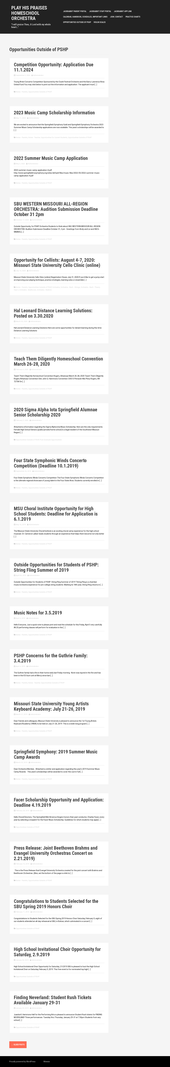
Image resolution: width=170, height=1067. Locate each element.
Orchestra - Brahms (44, 290)
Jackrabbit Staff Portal (100, 11)
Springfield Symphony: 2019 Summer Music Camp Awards (55, 754)
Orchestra (56, 287)
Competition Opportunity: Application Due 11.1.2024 (53, 67)
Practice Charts (133, 17)
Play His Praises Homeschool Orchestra (29, 13)
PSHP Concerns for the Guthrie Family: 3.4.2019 (51, 658)
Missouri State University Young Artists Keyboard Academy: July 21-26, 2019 (51, 706)
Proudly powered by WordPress (22, 1061)
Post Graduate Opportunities (51, 440)
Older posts (18, 1045)
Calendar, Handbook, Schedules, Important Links (85, 17)
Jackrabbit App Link (123, 11)
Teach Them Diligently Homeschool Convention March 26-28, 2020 (58, 361)
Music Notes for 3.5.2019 (38, 613)
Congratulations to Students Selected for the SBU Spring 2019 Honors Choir (56, 903)
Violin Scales (100, 22)
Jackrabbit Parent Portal (74, 11)
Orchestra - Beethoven (27, 290)
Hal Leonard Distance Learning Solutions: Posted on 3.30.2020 (53, 313)
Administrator (38, 75)
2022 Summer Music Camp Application (51, 158)
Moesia (47, 1061)
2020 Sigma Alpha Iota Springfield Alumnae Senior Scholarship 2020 (55, 412)
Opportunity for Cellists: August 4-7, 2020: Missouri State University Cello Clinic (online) (57, 262)
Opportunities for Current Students (54, 137)
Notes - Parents (21, 92)
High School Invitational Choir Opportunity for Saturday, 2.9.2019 (57, 952)
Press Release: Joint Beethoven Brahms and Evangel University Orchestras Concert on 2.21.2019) (55, 853)
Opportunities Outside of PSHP (77, 22)
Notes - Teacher (34, 137)
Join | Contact (116, 17)
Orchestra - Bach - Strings (70, 287)
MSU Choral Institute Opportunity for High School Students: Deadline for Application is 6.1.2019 (56, 514)
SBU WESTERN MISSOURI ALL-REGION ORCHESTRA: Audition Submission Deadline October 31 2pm (56, 209)
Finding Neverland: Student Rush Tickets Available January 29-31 (52, 1000)
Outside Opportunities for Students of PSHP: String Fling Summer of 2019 (56, 567)
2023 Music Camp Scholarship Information (54, 113)
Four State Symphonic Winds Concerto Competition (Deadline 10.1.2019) (50, 463)
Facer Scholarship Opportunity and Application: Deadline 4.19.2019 (59, 802)
